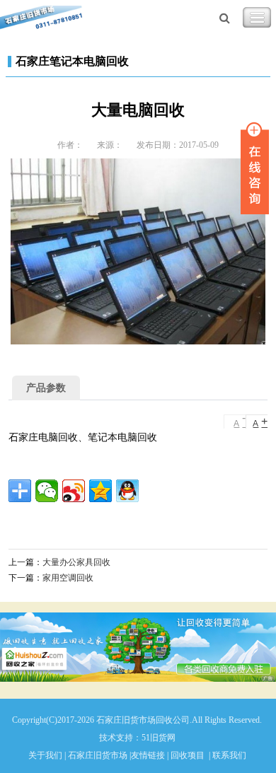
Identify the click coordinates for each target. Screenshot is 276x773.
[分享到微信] (46, 491)
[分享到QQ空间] (100, 491)
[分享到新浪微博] (73, 491)
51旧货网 (159, 738)
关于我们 (45, 755)
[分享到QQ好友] (127, 491)
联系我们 (229, 755)
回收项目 (188, 755)
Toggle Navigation (257, 17)
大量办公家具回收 (76, 562)
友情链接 (148, 755)
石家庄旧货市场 (97, 755)
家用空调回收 (67, 578)
